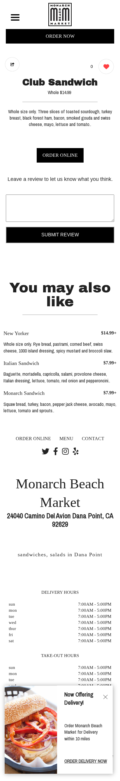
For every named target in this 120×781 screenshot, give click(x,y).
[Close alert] (105, 696)
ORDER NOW (60, 36)
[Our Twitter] (45, 452)
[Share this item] (12, 64)
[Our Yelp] (76, 452)
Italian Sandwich (21, 363)
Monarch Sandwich (24, 393)
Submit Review (60, 234)
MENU (66, 438)
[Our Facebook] (55, 452)
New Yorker (16, 333)
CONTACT (93, 438)
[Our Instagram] (65, 452)
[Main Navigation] (15, 17)
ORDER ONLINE (60, 155)
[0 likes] (104, 66)
